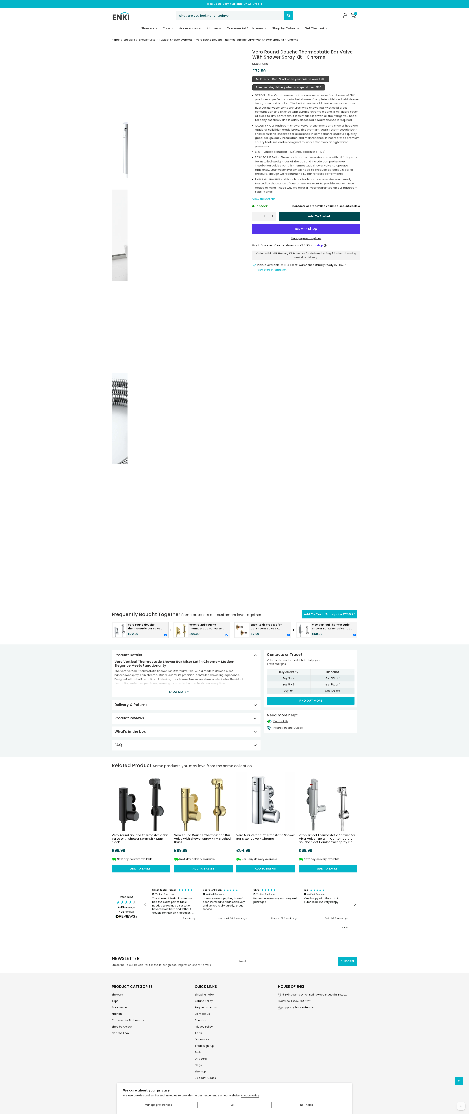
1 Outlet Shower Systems (175, 40)
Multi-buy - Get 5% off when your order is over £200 (290, 79)
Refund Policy (204, 1001)
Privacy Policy (250, 1095)
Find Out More (310, 700)
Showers (129, 40)
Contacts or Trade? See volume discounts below (326, 206)
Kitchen (117, 1014)
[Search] (288, 15)
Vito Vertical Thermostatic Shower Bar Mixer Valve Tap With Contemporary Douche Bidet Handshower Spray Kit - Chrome (327, 840)
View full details (263, 199)
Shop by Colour (122, 1026)
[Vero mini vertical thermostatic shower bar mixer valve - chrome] (265, 801)
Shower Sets (147, 40)
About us (200, 1020)
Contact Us (280, 721)
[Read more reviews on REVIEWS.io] (126, 917)
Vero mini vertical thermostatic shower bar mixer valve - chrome (265, 837)
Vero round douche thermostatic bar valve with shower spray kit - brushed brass (202, 838)
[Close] (277, 15)
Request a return (206, 1007)
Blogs (198, 1065)
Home (116, 40)
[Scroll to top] (459, 1081)
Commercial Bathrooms (128, 1020)
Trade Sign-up (204, 1046)
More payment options (306, 238)
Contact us (202, 1014)
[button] (353, 16)
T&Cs (198, 1033)
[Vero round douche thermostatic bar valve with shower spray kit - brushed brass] (203, 801)
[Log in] (345, 16)
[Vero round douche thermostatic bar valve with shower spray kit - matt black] (141, 801)
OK (232, 1105)
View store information (272, 270)
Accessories (120, 1007)
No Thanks (306, 1105)
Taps (115, 1001)
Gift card (201, 1059)
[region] (250, 904)
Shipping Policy (205, 994)
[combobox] (234, 15)
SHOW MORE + (179, 692)
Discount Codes (205, 1078)
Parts (198, 1052)
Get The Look (120, 1033)
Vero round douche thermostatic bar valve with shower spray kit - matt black (140, 838)
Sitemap (200, 1071)
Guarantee (202, 1039)
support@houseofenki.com (300, 1007)
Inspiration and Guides (288, 728)
